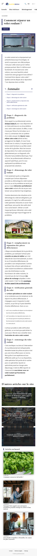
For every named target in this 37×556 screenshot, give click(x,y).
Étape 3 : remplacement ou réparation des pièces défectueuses (18, 101)
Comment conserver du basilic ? (13, 477)
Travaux (5, 29)
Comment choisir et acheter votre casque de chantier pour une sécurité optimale (18, 416)
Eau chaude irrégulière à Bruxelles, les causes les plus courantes (17, 538)
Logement (6, 504)
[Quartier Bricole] (12, 4)
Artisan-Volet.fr (10, 124)
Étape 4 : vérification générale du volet (17, 105)
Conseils (18, 411)
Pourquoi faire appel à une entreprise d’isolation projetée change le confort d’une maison (17, 507)
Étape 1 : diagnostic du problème (15, 94)
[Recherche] (25, 3)
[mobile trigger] (3, 4)
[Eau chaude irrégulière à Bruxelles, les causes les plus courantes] (18, 524)
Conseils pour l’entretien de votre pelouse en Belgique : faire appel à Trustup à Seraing (18, 395)
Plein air (18, 391)
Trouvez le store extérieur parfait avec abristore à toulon (18, 435)
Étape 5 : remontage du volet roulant (16, 109)
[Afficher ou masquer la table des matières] (26, 89)
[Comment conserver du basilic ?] (18, 463)
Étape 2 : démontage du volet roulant (16, 97)
